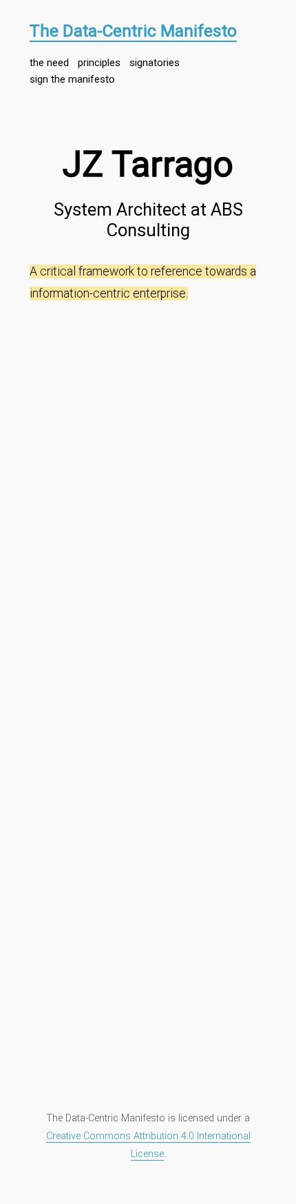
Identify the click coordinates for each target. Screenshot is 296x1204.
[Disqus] (148, 483)
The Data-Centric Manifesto (133, 31)
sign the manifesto (72, 79)
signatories (154, 62)
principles (99, 62)
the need (49, 62)
